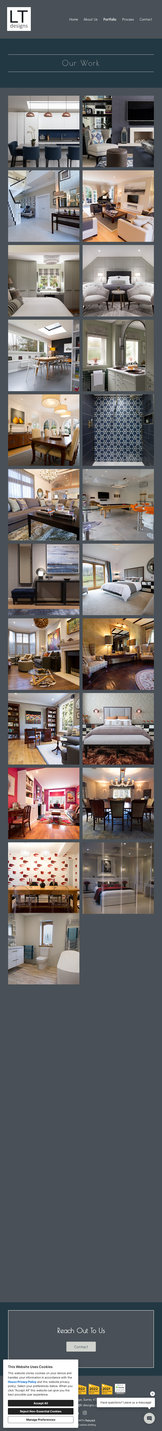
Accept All (41, 1403)
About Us (91, 19)
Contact (146, 19)
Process (128, 19)
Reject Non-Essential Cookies (40, 1411)
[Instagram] (85, 1413)
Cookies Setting (87, 1424)
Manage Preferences (40, 1419)
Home (73, 19)
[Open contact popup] (149, 1418)
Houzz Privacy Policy (22, 1381)
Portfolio (109, 19)
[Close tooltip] (152, 1393)
